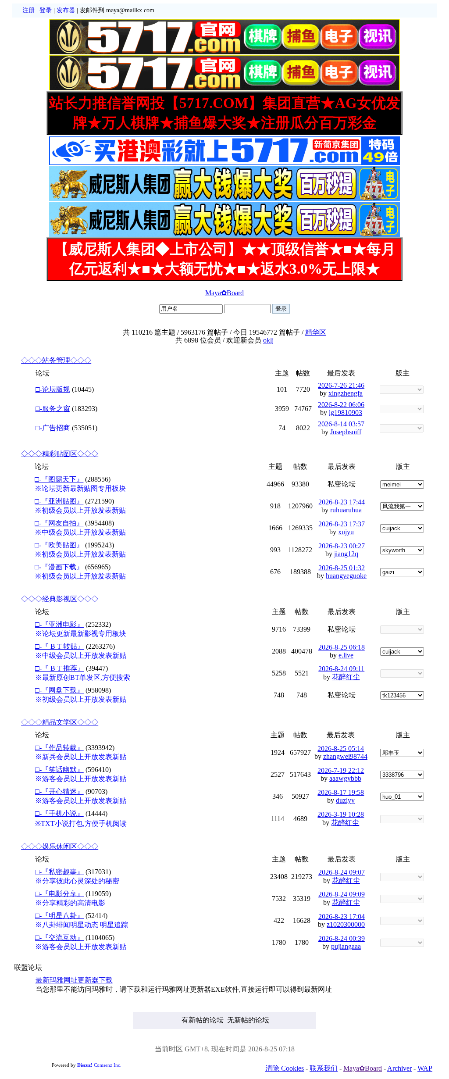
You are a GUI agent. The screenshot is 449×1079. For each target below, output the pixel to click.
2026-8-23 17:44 (341, 502)
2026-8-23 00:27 (341, 546)
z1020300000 (346, 924)
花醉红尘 (346, 677)
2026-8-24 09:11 (341, 668)
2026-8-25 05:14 (340, 748)
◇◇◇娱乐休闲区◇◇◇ (59, 846)
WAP (424, 1068)
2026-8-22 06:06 (341, 404)
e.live (346, 655)
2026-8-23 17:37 (341, 524)
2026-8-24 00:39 (341, 938)
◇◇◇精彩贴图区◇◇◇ (59, 453)
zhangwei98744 (345, 756)
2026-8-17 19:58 (340, 792)
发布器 (66, 10)
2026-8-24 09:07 (341, 872)
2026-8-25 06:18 (341, 647)
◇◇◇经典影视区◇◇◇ (59, 599)
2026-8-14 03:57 (341, 424)
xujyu (346, 532)
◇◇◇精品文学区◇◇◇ (59, 722)
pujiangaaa (346, 946)
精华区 (315, 332)
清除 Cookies (284, 1068)
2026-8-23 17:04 (341, 916)
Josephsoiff (345, 432)
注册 (28, 10)
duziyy (345, 800)
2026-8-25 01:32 (341, 568)
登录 (45, 10)
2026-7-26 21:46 (341, 385)
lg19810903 (345, 412)
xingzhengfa (345, 393)
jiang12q (346, 553)
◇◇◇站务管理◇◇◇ (56, 360)
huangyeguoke (346, 575)
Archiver (399, 1068)
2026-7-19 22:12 (340, 770)
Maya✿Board (224, 293)
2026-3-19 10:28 (340, 814)
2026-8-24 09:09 (341, 894)
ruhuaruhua (346, 510)
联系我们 (324, 1068)
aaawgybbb (345, 778)
